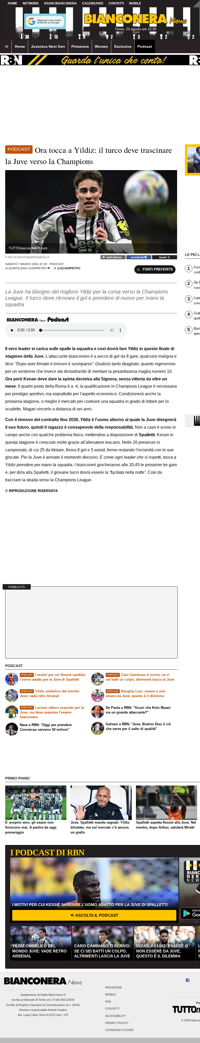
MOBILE (135, 3)
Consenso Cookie (119, 1030)
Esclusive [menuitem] (123, 46)
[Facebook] (187, 980)
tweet (163, 257)
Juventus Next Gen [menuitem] (48, 46)
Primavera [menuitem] (80, 46)
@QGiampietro (68, 268)
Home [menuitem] (20, 46)
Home (12, 3)
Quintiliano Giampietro (28, 268)
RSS (108, 1001)
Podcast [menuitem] (145, 46)
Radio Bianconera (60, 3)
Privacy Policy (116, 1022)
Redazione (113, 987)
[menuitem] (6, 47)
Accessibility (115, 1015)
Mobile (110, 994)
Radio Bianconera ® (53, 994)
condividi (138, 257)
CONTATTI (116, 3)
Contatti (112, 1008)
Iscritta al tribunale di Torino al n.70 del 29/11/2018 (43, 999)
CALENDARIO (92, 3)
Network (31, 3)
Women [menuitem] (101, 46)
